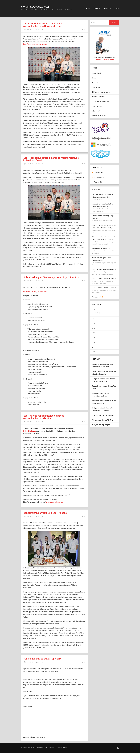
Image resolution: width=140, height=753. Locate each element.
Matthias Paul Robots (99, 116)
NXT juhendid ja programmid (101, 92)
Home (88, 8)
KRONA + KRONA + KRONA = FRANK (103, 269)
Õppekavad (99, 177)
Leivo (38, 29)
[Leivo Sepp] (101, 139)
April (96, 313)
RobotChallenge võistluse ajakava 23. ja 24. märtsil (51, 277)
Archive (97, 8)
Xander (94, 78)
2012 (93, 342)
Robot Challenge (97, 106)
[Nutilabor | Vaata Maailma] (101, 134)
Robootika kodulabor (98, 97)
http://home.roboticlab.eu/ (100, 101)
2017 (93, 319)
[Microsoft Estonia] (101, 147)
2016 (93, 323)
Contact (107, 8)
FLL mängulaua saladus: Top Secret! (43, 658)
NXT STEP (95, 82)
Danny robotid (96, 73)
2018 (96, 311)
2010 (93, 352)
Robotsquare (96, 87)
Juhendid (98, 172)
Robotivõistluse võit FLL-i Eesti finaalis (45, 512)
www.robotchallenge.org (54, 502)
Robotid (98, 182)
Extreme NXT (96, 111)
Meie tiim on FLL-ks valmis (100, 248)
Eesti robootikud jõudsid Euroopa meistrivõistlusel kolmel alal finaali (51, 159)
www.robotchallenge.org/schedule (35, 292)
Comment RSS (97, 297)
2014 (93, 333)
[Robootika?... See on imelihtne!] (104, 41)
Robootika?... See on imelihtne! (104, 60)
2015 (93, 328)
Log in (117, 8)
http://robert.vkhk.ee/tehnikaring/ (35, 44)
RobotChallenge (29, 431)
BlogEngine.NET (62, 748)
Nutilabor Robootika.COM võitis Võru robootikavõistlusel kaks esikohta (43, 25)
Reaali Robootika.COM (35, 7)
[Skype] (100, 158)
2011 (93, 347)
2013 (93, 337)
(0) (84, 29)
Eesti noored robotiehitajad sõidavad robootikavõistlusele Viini (43, 417)
